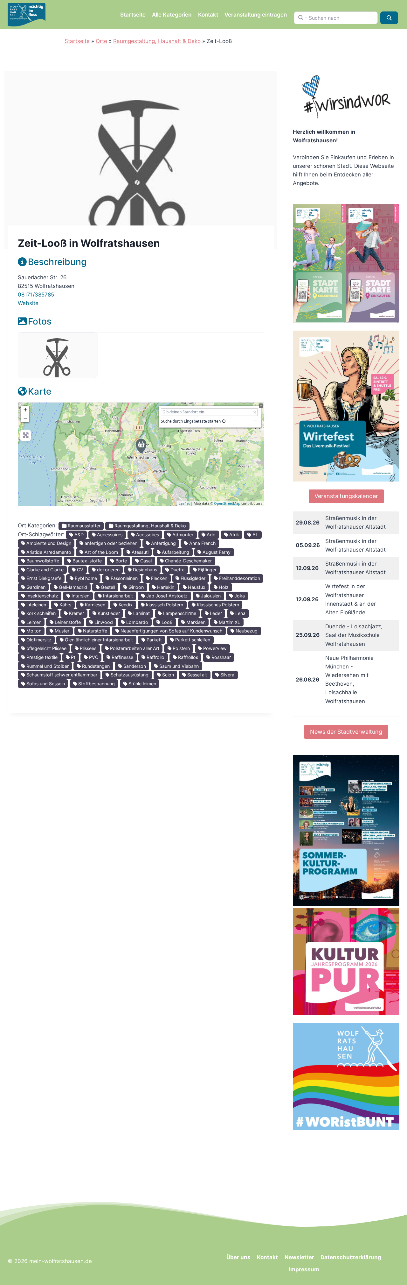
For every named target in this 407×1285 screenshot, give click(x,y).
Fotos (40, 321)
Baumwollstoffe (42, 560)
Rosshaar (220, 657)
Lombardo (136, 622)
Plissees (87, 648)
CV (79, 569)
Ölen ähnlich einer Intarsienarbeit (98, 639)
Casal (145, 560)
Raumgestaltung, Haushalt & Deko (157, 41)
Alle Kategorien (171, 14)
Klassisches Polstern (217, 604)
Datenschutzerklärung (351, 1257)
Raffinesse (121, 657)
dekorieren (108, 569)
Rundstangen (95, 666)
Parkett (153, 639)
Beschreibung (57, 261)
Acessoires (147, 534)
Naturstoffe (94, 630)
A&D (78, 534)
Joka (239, 595)
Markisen (195, 622)
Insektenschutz (41, 595)
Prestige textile (41, 657)
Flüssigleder (192, 578)
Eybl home (85, 578)
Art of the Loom (100, 552)
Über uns (238, 1257)
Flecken (158, 578)
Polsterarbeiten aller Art (134, 648)
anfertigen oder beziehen (110, 543)
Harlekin (165, 587)
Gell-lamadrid (72, 587)
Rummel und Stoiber (47, 666)
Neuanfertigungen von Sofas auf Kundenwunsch (170, 630)
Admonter (182, 534)
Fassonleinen (123, 578)
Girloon (135, 587)
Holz (223, 587)
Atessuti (139, 552)
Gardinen (35, 587)
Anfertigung (163, 543)
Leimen (33, 622)
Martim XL (228, 622)
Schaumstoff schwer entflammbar (61, 674)
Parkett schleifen (192, 639)
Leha (239, 613)
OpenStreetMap (227, 503)
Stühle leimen (141, 683)
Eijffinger (207, 569)
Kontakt (208, 14)
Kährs (64, 604)
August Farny (216, 552)
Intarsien (79, 595)
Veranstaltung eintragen (255, 14)
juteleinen (35, 604)
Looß (166, 622)
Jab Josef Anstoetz (166, 595)
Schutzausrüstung (128, 674)
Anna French (202, 543)
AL (254, 534)
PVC (93, 657)
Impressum (304, 1269)
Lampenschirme (179, 613)
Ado (210, 534)
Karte (39, 391)
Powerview (214, 648)
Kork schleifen (40, 613)
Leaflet (184, 503)
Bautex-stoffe (86, 560)
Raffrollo (154, 657)
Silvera (226, 674)
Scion (167, 674)
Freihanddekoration (239, 578)
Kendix (125, 604)
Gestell (107, 587)
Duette (176, 569)
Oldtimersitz (38, 639)
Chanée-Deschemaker (188, 560)
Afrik (233, 534)
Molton (33, 630)
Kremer (76, 613)
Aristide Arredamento (48, 552)
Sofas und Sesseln (45, 683)
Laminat (141, 613)
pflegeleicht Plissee (45, 648)
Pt (72, 657)
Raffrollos (187, 657)
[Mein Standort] (224, 421)
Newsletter (299, 1257)
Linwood (103, 622)
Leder (215, 613)
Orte (101, 41)
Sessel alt (196, 674)
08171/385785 (36, 294)
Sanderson (134, 666)
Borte (120, 560)
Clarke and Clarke (44, 569)
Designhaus (144, 569)
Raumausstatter (83, 525)
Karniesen (94, 604)
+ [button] (25, 409)
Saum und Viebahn (178, 666)
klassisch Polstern (164, 604)
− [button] (25, 418)
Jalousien (210, 595)
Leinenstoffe (67, 622)
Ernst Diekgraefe (43, 578)
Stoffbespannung (96, 683)
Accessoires (109, 534)
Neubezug (246, 630)
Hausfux (196, 587)
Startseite (133, 14)
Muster (61, 630)
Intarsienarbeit (117, 595)
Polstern (180, 648)
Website (28, 303)
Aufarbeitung (175, 552)
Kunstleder (108, 613)
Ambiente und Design (48, 543)
